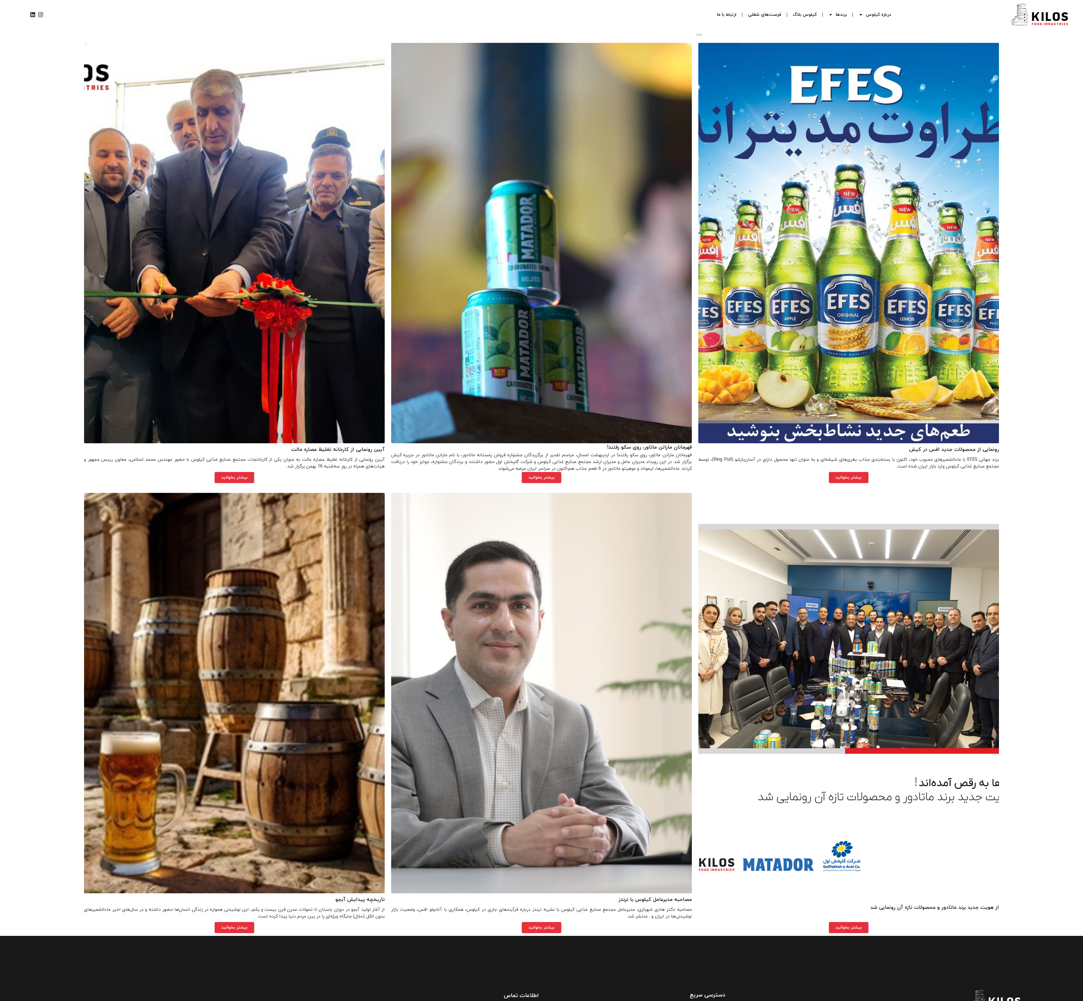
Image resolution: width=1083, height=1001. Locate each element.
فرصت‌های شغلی (764, 15)
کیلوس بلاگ (805, 15)
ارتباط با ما (726, 15)
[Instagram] (41, 15)
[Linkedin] (33, 15)
